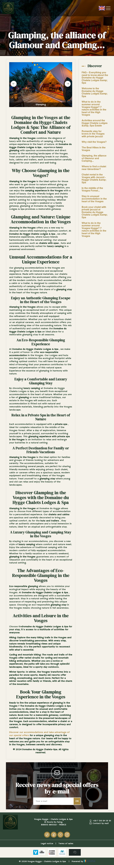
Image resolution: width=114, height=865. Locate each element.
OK (77, 801)
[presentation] (14, 84)
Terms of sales (65, 843)
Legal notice (47, 843)
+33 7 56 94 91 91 (102, 820)
